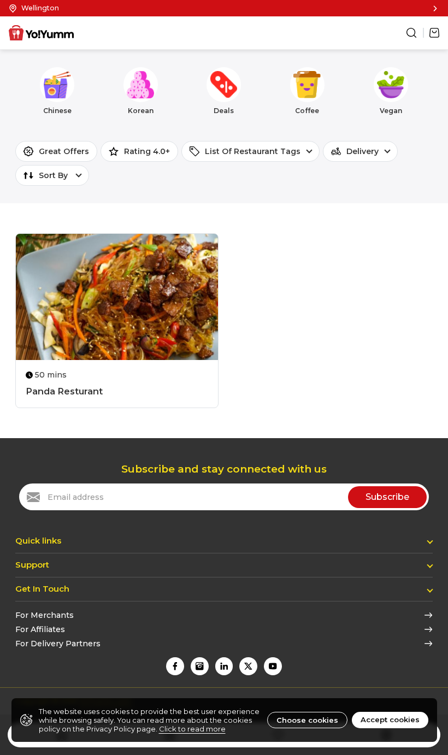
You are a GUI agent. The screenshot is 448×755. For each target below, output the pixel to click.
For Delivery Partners (58, 643)
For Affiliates (40, 629)
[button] (224, 8)
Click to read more (192, 728)
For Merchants (44, 615)
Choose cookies (307, 720)
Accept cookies (390, 719)
